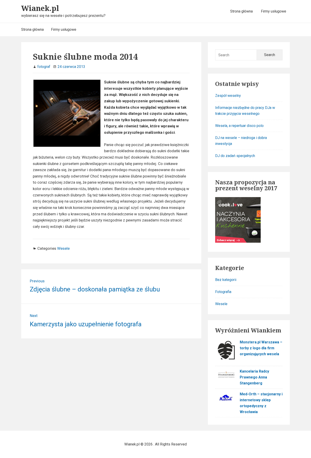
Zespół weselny (228, 95)
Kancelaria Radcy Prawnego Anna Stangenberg (254, 377)
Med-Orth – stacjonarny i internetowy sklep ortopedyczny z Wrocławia (261, 403)
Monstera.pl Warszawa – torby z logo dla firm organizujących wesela (261, 348)
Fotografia (223, 292)
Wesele (63, 248)
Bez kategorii (225, 280)
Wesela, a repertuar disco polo (239, 126)
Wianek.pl (40, 8)
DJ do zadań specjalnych (235, 156)
